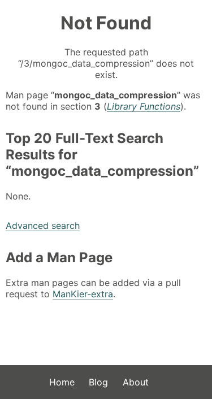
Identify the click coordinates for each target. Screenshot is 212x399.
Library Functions (143, 106)
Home (62, 382)
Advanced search (43, 225)
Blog (98, 382)
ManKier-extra (83, 294)
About (136, 382)
